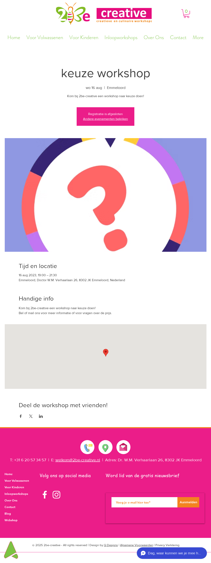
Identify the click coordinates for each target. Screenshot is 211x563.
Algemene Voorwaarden (136, 545)
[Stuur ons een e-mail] (123, 446)
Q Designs (111, 545)
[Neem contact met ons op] (88, 447)
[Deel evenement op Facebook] (21, 416)
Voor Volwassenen (17, 481)
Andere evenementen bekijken (105, 119)
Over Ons (11, 500)
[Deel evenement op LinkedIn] (41, 416)
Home (9, 474)
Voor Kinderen (14, 487)
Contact (10, 507)
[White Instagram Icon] (56, 495)
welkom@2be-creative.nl (77, 460)
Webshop (11, 520)
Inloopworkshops (16, 494)
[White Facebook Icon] (45, 495)
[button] (186, 13)
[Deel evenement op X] (31, 416)
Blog (8, 513)
